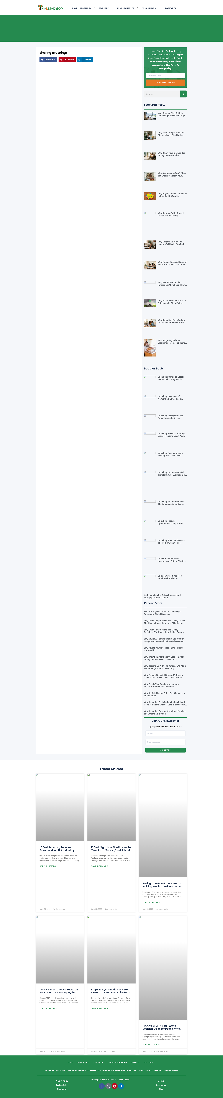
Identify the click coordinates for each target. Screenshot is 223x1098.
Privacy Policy (62, 1081)
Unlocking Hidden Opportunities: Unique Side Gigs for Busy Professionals (171, 523)
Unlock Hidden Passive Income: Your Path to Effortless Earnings (172, 561)
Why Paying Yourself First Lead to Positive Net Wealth (172, 194)
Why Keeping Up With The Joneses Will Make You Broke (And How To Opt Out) (172, 244)
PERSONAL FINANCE (149, 8)
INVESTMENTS (170, 8)
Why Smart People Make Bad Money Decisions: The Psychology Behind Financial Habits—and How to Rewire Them (164, 632)
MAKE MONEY (85, 8)
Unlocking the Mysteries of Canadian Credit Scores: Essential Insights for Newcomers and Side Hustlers (172, 419)
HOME (74, 8)
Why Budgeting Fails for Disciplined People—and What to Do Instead (172, 343)
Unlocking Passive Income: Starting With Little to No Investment (170, 455)
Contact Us (161, 1085)
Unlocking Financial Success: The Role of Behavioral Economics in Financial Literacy (171, 544)
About (161, 1081)
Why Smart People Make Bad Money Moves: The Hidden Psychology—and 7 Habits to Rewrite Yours (171, 136)
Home (70, 1062)
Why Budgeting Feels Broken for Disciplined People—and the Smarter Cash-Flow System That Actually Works (172, 324)
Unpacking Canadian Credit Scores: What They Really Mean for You (171, 379)
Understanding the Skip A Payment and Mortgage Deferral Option (162, 596)
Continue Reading (48, 866)
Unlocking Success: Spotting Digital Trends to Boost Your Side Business (171, 436)
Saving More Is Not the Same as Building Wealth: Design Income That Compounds (162, 886)
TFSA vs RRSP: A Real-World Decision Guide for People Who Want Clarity (161, 1028)
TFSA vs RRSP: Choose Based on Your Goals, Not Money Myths (58, 991)
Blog (161, 1089)
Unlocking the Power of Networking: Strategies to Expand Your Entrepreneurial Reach (171, 400)
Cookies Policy (62, 1085)
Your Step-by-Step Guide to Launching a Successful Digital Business (172, 115)
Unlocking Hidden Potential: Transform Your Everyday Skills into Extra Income (172, 475)
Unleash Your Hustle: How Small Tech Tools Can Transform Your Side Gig (170, 578)
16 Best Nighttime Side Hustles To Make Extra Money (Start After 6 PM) (111, 850)
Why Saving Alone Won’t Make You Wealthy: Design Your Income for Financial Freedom (172, 175)
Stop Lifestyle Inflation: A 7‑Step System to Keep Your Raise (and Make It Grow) (110, 992)
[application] (134, 8)
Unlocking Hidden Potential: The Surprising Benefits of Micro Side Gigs (171, 504)
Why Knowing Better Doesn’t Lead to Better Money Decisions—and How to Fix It (171, 215)
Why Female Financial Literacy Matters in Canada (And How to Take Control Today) (172, 264)
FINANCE (135, 1062)
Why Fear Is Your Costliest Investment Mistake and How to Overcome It (171, 285)
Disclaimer (62, 1089)
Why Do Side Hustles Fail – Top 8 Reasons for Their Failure (172, 301)
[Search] (183, 94)
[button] (48, 59)
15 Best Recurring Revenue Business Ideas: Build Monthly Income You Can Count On (57, 850)
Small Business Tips (125, 8)
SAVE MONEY (104, 8)
